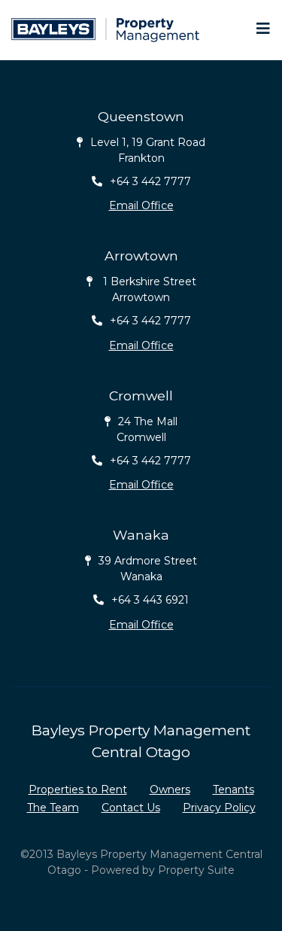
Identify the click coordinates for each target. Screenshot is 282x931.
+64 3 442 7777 (150, 181)
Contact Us (131, 807)
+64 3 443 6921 (150, 600)
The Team (53, 807)
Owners (170, 789)
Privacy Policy (219, 807)
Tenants (233, 789)
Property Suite (196, 870)
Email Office (141, 205)
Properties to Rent (78, 789)
